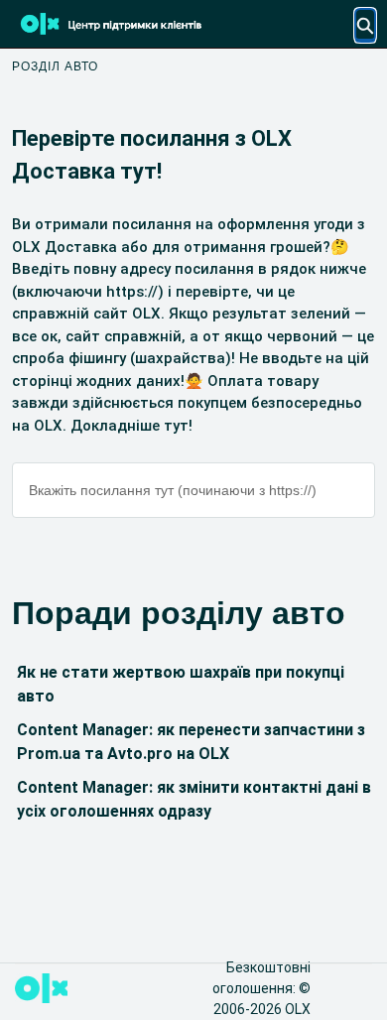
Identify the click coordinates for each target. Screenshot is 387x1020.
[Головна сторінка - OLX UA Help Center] (141, 24)
